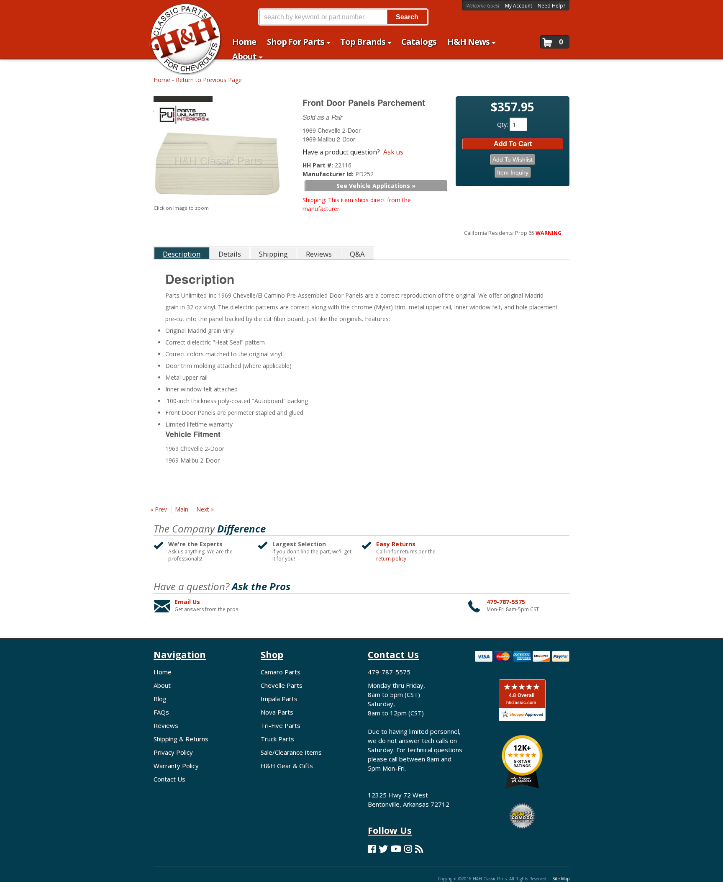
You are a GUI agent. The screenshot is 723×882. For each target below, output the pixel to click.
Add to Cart (513, 143)
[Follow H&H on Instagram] (408, 849)
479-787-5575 (506, 602)
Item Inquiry (512, 172)
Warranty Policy (176, 765)
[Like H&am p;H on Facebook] (372, 849)
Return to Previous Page (209, 80)
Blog (160, 698)
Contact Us (169, 779)
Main (181, 509)
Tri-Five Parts (280, 725)
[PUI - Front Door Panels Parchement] (219, 112)
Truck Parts (277, 739)
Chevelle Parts (282, 685)
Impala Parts (279, 698)
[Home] (181, 11)
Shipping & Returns (181, 739)
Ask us (393, 152)
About (162, 685)
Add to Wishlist (512, 159)
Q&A (357, 254)
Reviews (166, 725)
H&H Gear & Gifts (287, 765)
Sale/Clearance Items (291, 752)
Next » (205, 509)
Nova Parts (277, 712)
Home (162, 80)
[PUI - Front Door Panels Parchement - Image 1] (217, 165)
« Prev (158, 509)
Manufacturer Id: (329, 174)
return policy (391, 558)
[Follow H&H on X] (383, 849)
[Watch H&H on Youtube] (396, 849)
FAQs (161, 712)
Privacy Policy (173, 752)
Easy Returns (395, 544)
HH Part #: (319, 165)
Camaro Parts (280, 672)
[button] (343, 17)
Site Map (560, 879)
